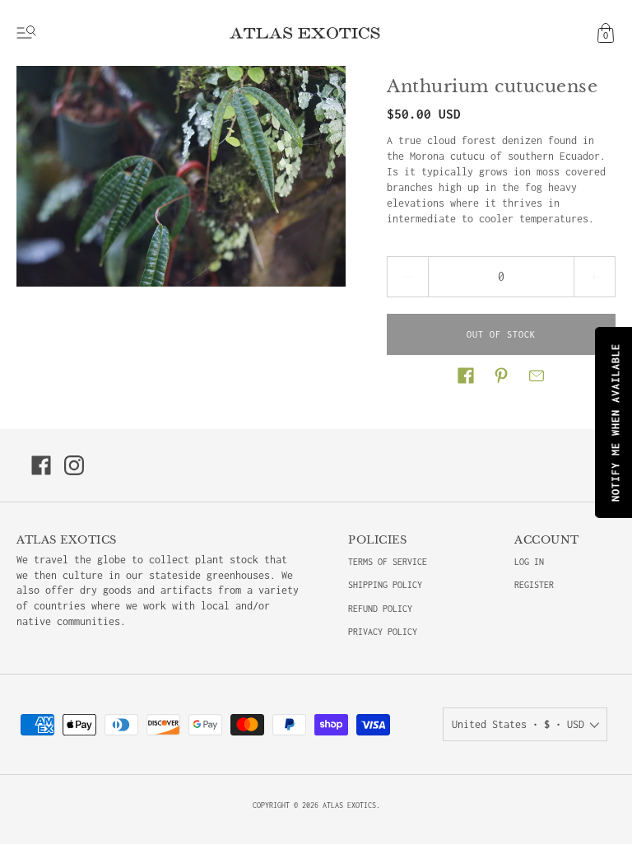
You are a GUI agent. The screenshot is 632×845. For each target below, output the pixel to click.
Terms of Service (387, 562)
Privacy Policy (382, 632)
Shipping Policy (385, 585)
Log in (529, 562)
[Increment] (595, 276)
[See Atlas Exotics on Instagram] (74, 465)
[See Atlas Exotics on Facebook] (41, 465)
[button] (466, 375)
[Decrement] (407, 276)
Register (534, 585)
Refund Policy (380, 609)
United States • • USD (518, 724)
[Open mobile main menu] (26, 33)
